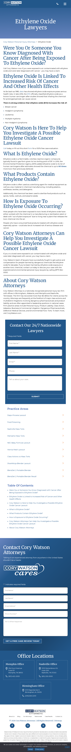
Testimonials (38, 716)
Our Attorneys (27, 716)
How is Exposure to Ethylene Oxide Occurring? (28, 517)
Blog (18, 716)
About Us (11, 716)
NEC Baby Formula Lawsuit (18, 443)
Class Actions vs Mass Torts (18, 457)
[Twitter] (43, 725)
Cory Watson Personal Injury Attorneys (19, 42)
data (21, 92)
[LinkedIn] (59, 725)
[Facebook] (12, 725)
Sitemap (58, 721)
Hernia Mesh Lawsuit (16, 450)
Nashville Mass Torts (15, 429)
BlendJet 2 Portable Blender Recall (21, 476)
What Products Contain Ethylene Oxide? (26, 513)
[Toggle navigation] (65, 4)
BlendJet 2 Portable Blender (19, 470)
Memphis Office (15, 664)
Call (4, 148)
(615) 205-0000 (47, 676)
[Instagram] (27, 725)
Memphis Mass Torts (16, 436)
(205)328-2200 (30, 696)
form (30, 148)
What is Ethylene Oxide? (19, 509)
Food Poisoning (13, 422)
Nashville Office (48, 664)
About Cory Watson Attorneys (21, 528)
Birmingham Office (33, 685)
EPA (29, 94)
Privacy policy (39, 749)
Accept (30, 749)
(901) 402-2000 (14, 676)
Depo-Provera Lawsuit (16, 415)
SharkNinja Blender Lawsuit (19, 463)
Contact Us (58, 716)
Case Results (48, 716)
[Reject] (67, 747)
